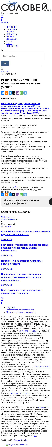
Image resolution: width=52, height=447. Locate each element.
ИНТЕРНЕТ (12, 39)
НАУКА (10, 36)
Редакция (10, 307)
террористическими (20, 393)
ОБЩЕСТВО (12, 46)
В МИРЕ (10, 32)
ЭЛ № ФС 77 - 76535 (28, 331)
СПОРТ (10, 41)
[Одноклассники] (6, 93)
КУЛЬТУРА (11, 34)
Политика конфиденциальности (21, 312)
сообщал (16, 187)
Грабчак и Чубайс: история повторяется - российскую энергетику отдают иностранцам (25, 247)
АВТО (9, 44)
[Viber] (17, 93)
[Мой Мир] (10, 93)
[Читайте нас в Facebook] (1, 20)
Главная (4, 22)
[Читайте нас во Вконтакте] (2, 15)
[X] (13, 93)
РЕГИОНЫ (11, 29)
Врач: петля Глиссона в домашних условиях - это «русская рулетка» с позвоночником (21, 277)
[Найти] (5, 63)
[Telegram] (25, 93)
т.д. (35, 435)
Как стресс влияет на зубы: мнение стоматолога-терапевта (21, 291)
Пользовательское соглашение (20, 310)
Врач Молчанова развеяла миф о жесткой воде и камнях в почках (25, 233)
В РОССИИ (11, 27)
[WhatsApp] (21, 93)
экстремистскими (42, 367)
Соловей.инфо (20, 440)
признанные (43, 407)
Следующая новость (10, 219)
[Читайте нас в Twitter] (2, 18)
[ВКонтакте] (2, 93)
